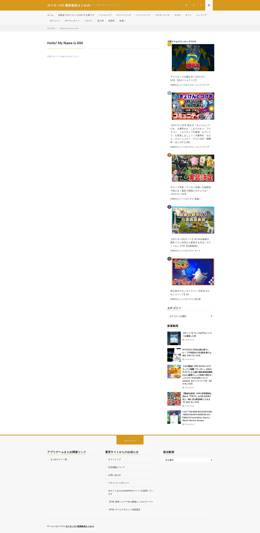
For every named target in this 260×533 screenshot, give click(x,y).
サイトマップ (114, 459)
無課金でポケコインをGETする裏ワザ (76, 15)
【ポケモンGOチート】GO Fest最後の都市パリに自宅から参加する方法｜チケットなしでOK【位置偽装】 (190, 242)
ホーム (50, 15)
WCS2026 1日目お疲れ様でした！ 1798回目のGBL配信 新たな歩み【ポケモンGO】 (197, 352)
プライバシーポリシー (118, 483)
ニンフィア (201, 15)
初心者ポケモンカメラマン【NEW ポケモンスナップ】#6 (190, 292)
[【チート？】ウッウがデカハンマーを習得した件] (174, 338)
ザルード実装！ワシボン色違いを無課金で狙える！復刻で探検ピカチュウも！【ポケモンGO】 (190, 190)
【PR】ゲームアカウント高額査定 (124, 509)
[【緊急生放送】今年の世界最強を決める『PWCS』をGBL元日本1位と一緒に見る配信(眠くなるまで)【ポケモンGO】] (174, 399)
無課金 (111, 20)
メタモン (88, 20)
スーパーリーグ (123, 15)
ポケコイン (55, 20)
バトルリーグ (105, 15)
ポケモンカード (72, 20)
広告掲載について (116, 467)
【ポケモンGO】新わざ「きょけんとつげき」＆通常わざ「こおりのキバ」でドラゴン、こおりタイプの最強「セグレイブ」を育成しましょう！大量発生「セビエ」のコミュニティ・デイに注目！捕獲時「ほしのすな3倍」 (190, 133)
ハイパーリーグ (143, 15)
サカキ (177, 15)
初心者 (100, 20)
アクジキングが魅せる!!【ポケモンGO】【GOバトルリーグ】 (188, 78)
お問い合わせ (114, 475)
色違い (122, 20)
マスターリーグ (162, 15)
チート (188, 15)
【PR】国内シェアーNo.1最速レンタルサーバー (130, 501)
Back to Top (130, 440)
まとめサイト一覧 (58, 459)
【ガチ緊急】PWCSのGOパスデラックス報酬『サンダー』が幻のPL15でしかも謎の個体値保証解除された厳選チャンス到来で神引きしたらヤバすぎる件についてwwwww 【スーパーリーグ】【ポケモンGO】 (197, 375)
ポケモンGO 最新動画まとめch (79, 526)
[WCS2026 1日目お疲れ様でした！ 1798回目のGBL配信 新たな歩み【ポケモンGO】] (174, 355)
